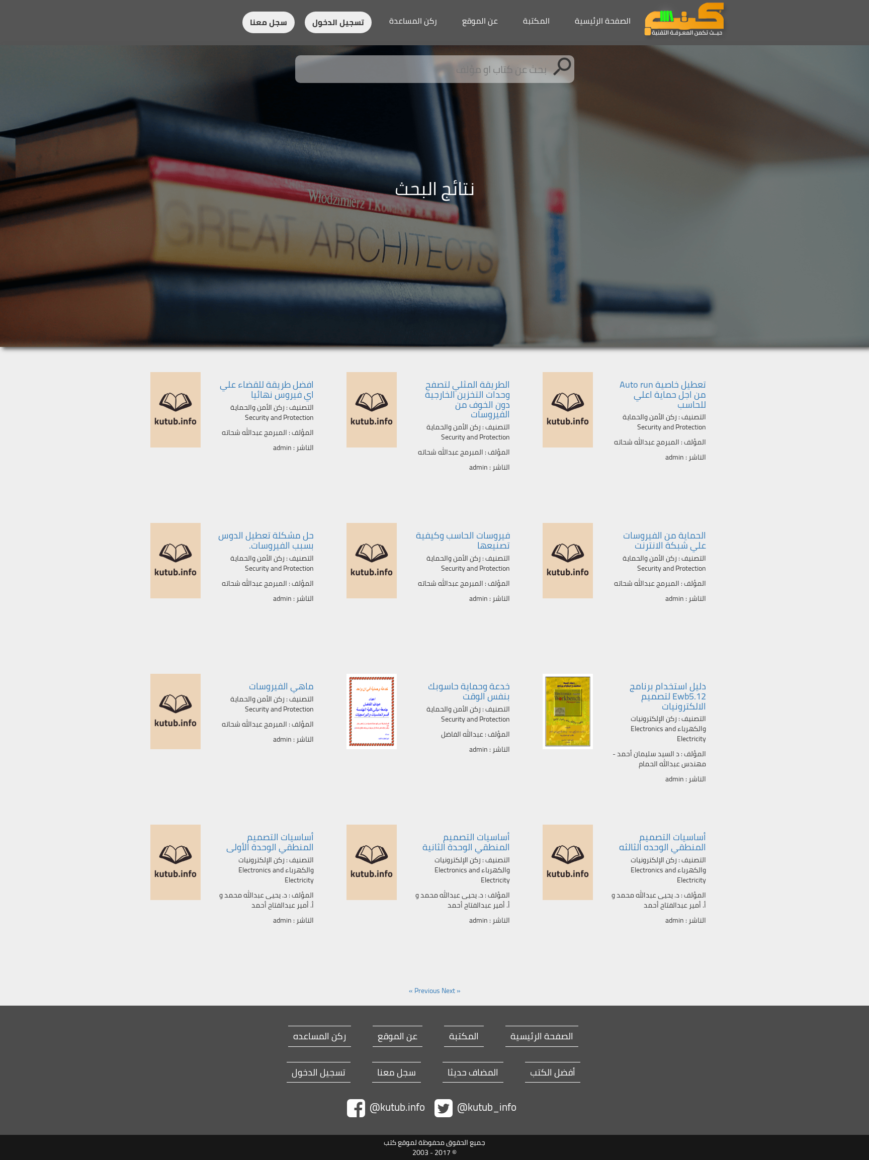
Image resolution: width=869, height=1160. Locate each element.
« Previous (437, 990)
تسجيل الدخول (338, 22)
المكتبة (536, 20)
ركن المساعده (319, 1036)
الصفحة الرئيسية (603, 20)
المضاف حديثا (473, 1072)
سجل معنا (268, 22)
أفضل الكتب (552, 1072)
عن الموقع (480, 20)
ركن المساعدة (413, 20)
